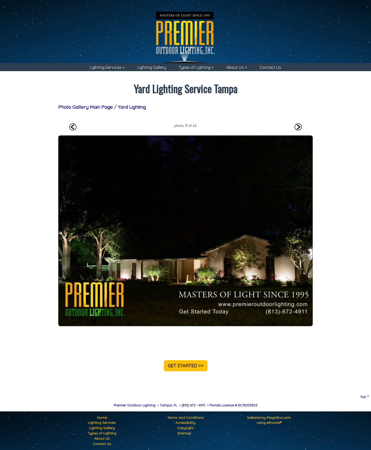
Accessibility (185, 422)
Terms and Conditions (185, 417)
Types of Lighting (102, 433)
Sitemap (184, 433)
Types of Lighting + (196, 67)
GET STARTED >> (185, 366)
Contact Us (270, 67)
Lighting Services (102, 422)
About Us (102, 438)
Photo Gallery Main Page (85, 107)
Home (102, 417)
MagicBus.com (279, 417)
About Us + (236, 67)
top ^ (364, 396)
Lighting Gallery (151, 67)
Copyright (185, 428)
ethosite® (274, 422)
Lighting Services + (107, 67)
